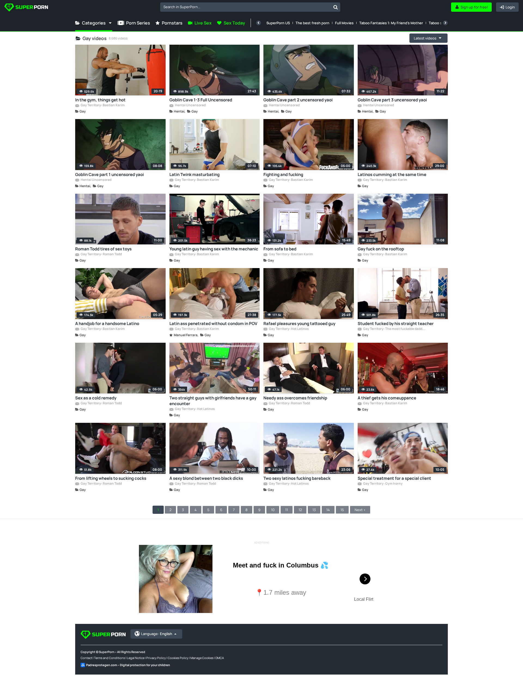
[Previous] (258, 22)
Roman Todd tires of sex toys (103, 249)
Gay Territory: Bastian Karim (102, 105)
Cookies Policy (178, 658)
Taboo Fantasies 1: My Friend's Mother (391, 22)
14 (328, 509)
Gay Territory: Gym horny (383, 484)
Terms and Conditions (109, 658)
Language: (156, 633)
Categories (94, 23)
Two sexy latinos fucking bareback (296, 478)
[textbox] (245, 6)
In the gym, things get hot (100, 100)
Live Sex (203, 23)
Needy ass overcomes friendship (295, 398)
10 (273, 509)
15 (342, 509)
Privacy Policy (156, 658)
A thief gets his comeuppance (387, 398)
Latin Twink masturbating (194, 174)
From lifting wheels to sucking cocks (110, 478)
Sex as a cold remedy (95, 398)
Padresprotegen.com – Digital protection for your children (128, 665)
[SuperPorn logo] (26, 8)
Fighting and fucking (283, 174)
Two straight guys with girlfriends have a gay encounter (212, 400)
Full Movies (344, 22)
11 (286, 509)
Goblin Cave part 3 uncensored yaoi (392, 100)
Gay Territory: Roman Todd (101, 254)
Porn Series (138, 23)
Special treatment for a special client (394, 478)
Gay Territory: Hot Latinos (288, 329)
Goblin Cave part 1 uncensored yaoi (109, 174)
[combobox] (250, 7)
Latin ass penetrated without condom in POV (213, 323)
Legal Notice (135, 658)
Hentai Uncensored (190, 105)
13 (314, 509)
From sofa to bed (279, 249)
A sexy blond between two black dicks (206, 478)
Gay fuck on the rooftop (381, 249)
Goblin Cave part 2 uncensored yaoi (298, 100)
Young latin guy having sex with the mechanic (213, 249)
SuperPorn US (278, 22)
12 (300, 509)
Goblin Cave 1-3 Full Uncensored (200, 100)
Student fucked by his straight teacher (396, 323)
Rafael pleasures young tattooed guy (299, 323)
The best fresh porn (312, 22)
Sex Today (234, 23)
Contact (86, 658)
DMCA (219, 658)
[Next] (445, 22)
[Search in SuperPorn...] (335, 7)
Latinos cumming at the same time (392, 174)
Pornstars (172, 23)
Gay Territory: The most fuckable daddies (394, 329)
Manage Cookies (202, 658)
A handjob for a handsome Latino (107, 323)
